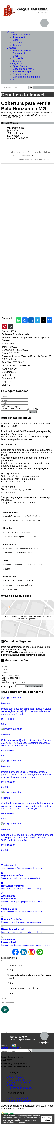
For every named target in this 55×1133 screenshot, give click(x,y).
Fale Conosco (15, 1085)
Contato (11, 79)
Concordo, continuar (46, 1119)
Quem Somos (20, 66)
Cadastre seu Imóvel (23, 69)
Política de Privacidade (20, 1088)
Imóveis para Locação (19, 1101)
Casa (15, 40)
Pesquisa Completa (23, 71)
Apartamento (19, 37)
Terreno (17, 45)
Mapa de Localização (19, 1080)
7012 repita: (33, 409)
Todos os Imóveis (22, 34)
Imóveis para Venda (18, 1098)
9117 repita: (7, 686)
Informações (13, 63)
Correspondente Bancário (26, 77)
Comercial (18, 42)
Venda (10, 32)
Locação (12, 48)
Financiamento (20, 74)
